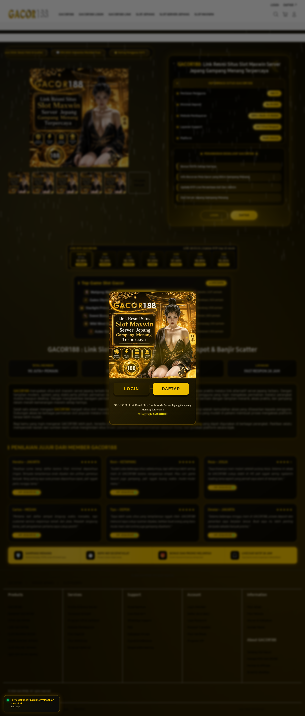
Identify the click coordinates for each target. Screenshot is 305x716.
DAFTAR (171, 388)
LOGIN (131, 388)
